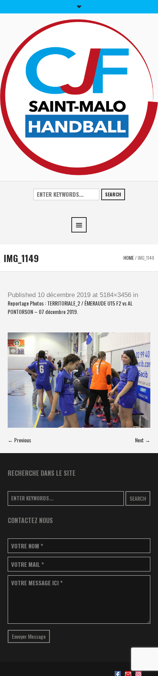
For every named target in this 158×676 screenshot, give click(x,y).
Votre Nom (27, 546)
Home (128, 257)
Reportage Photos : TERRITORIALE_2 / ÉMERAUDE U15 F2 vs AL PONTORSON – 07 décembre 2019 (70, 307)
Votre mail (27, 564)
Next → (142, 440)
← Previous (19, 440)
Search (113, 194)
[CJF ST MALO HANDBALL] (79, 96)
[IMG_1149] (79, 380)
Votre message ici (37, 583)
